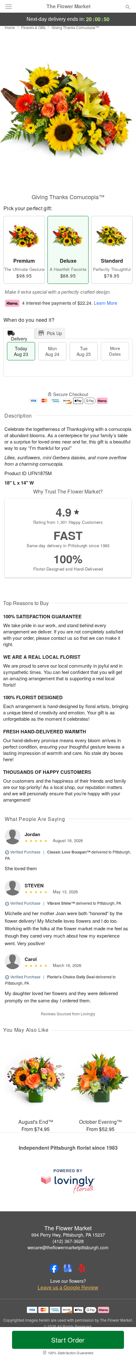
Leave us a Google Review (68, 1287)
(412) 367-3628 (68, 1241)
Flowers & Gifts (33, 27)
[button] (122, 1344)
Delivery (19, 337)
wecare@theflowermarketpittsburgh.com (68, 1247)
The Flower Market (68, 6)
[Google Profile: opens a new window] (68, 1268)
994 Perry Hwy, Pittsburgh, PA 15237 (68, 1235)
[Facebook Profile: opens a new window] (54, 1268)
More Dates (115, 351)
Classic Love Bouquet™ (68, 852)
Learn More (105, 303)
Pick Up (54, 333)
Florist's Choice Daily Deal (71, 977)
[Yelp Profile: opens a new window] (81, 1268)
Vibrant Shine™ (61, 903)
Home (10, 27)
